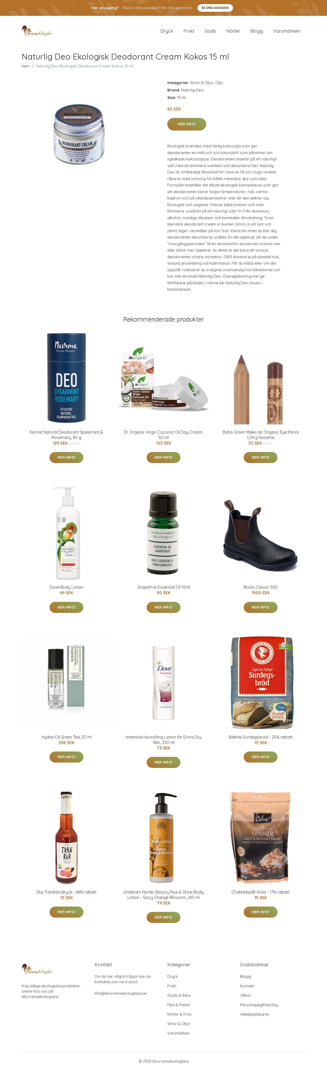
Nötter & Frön (179, 1014)
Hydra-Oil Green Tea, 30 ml (66, 737)
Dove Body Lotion (66, 587)
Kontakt (247, 985)
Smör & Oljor (202, 82)
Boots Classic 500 (261, 587)
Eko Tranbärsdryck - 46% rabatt (67, 892)
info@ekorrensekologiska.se (120, 993)
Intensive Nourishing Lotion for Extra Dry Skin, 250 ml (163, 739)
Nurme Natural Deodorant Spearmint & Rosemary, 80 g (66, 435)
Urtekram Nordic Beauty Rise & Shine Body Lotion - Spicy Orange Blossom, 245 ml (163, 894)
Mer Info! (187, 124)
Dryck (166, 31)
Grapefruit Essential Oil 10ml (163, 587)
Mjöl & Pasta (178, 1004)
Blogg (256, 31)
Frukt (188, 31)
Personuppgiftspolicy (259, 1004)
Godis (210, 31)
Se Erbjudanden (215, 8)
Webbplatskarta (254, 1014)
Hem (26, 66)
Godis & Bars (179, 995)
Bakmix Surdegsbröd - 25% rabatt (261, 737)
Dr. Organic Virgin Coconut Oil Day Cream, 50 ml (163, 435)
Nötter (233, 31)
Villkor (245, 995)
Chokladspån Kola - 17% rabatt (260, 892)
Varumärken (286, 31)
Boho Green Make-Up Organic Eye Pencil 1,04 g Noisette (261, 435)
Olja (219, 82)
